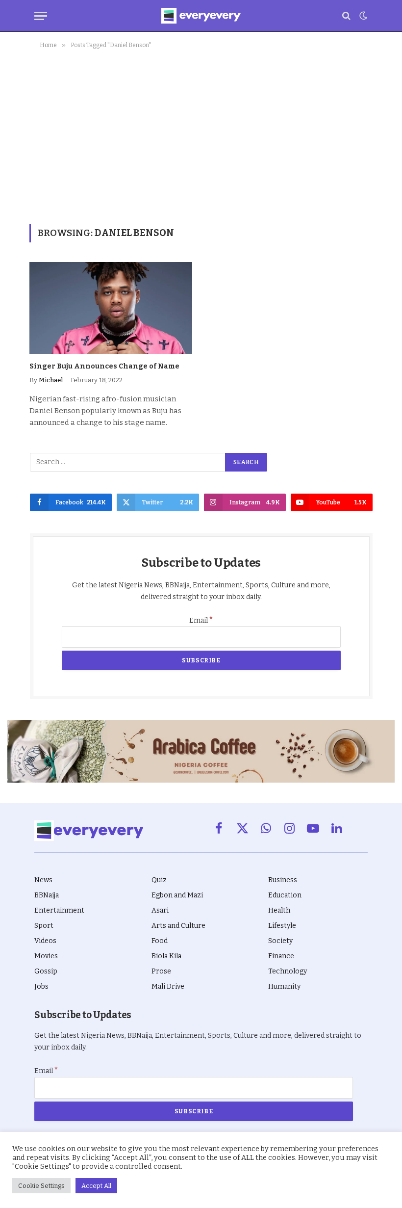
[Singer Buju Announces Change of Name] (110, 308)
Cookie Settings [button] (41, 1185)
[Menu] (40, 16)
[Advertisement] (201, 134)
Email (201, 620)
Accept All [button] (96, 1185)
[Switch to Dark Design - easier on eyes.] (362, 15)
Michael (51, 380)
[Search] (346, 16)
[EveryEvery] (200, 15)
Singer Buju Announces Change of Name (104, 366)
